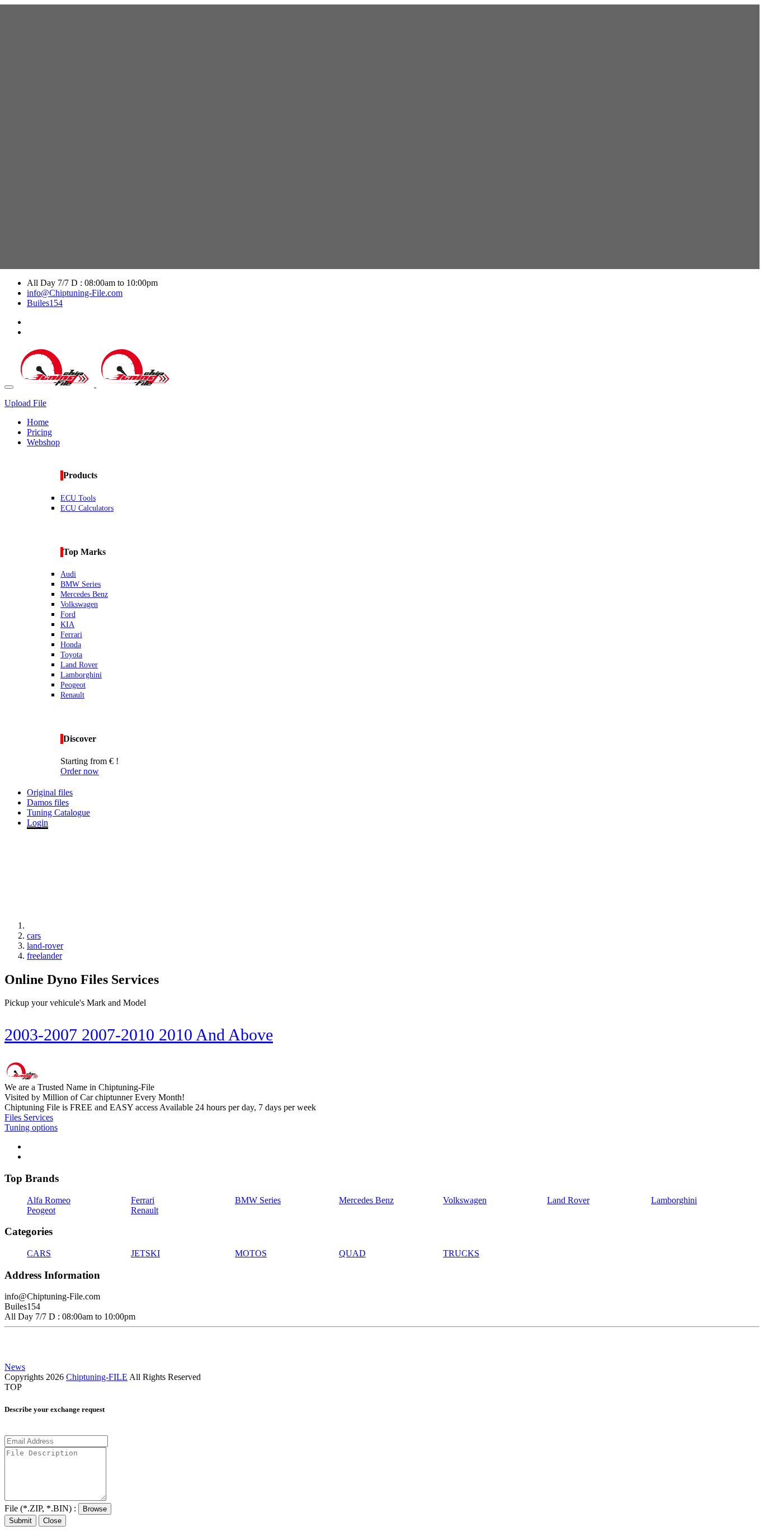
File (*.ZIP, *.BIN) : (41, 1508)
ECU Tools (78, 498)
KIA (67, 624)
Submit (20, 1520)
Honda (70, 644)
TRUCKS (461, 1253)
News (14, 1367)
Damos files (48, 802)
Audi (68, 574)
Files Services (28, 1117)
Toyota (71, 655)
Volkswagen (79, 604)
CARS (39, 1253)
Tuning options (31, 1127)
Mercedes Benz (84, 594)
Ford (68, 614)
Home (38, 422)
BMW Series (80, 584)
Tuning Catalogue (58, 812)
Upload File (25, 403)
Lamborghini (81, 675)
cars (34, 935)
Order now (79, 771)
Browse (95, 1509)
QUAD (352, 1253)
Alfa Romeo (48, 1200)
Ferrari (71, 634)
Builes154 (45, 303)
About (15, 1346)
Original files (50, 792)
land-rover (45, 945)
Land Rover (79, 665)
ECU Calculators (87, 508)
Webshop (43, 442)
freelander (44, 955)
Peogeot (73, 685)
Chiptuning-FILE (97, 1377)
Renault (72, 695)
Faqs (12, 1357)
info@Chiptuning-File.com (74, 293)
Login (37, 822)
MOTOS (251, 1253)
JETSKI (145, 1253)
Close (52, 1520)
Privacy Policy (30, 1336)
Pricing (39, 432)
